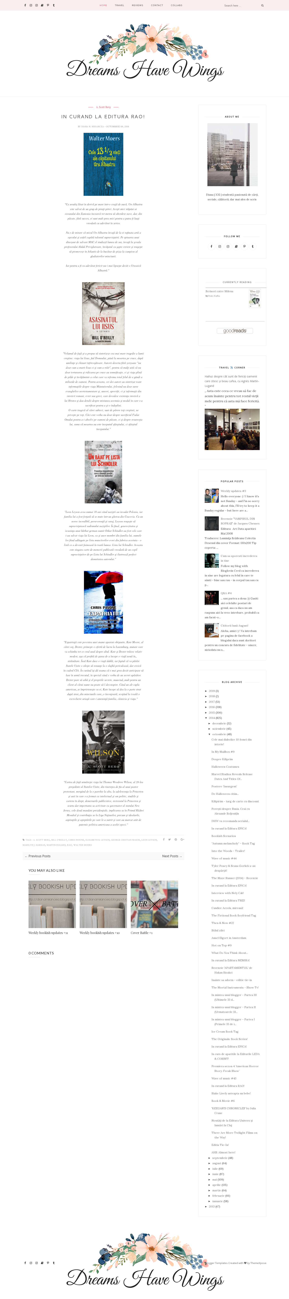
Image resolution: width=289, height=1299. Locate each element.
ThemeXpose (258, 1263)
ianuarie (217, 1201)
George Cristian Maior (125, 840)
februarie (218, 1195)
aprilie (216, 1185)
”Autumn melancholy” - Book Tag (233, 843)
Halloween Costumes (225, 766)
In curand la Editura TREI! (228, 900)
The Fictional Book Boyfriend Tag (234, 915)
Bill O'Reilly (59, 840)
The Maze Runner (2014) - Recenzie (235, 878)
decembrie (219, 723)
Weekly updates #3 (233, 491)
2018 (212, 696)
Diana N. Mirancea (92, 126)
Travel (119, 5)
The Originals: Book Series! (230, 1039)
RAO (69, 845)
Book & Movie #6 (223, 1101)
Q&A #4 (226, 593)
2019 (212, 691)
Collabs (176, 5)
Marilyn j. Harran (34, 845)
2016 (212, 707)
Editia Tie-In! (220, 1145)
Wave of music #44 (224, 858)
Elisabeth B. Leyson (98, 840)
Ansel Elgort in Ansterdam (229, 938)
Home (103, 5)
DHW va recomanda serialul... (230, 821)
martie (216, 1190)
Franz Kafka (214, 296)
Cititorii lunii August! (234, 625)
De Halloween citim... (225, 794)
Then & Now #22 (223, 923)
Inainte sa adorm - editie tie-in (232, 980)
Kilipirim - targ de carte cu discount (235, 801)
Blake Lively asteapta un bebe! (231, 1093)
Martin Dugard (56, 845)
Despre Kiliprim (222, 759)
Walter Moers (82, 845)
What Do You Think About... (230, 953)
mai (214, 1179)
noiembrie (219, 728)
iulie (215, 1168)
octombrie (219, 734)
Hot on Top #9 (222, 945)
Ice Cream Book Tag (225, 1031)
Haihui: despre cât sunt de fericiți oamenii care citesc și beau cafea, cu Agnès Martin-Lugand (232, 381)
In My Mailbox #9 (223, 752)
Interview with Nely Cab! (228, 893)
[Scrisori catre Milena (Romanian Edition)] (255, 307)
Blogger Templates (216, 1263)
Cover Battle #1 (141, 933)
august (216, 1163)
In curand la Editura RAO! (228, 1086)
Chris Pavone (76, 840)
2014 (212, 718)
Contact (157, 5)
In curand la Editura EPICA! (229, 828)
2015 (212, 712)
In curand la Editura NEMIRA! (231, 960)
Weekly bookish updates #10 (100, 933)
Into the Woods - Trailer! (228, 851)
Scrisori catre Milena (219, 291)
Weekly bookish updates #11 (48, 933)
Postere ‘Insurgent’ (224, 786)
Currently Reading (237, 282)
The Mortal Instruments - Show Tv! (235, 987)
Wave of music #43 (224, 1078)
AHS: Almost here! (223, 1152)
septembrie (219, 1158)
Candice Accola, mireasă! (227, 908)
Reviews (137, 5)
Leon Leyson (149, 840)
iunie (215, 1174)
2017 (212, 702)
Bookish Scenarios (224, 836)
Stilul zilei (218, 930)
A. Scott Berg (103, 107)
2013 (212, 1206)
